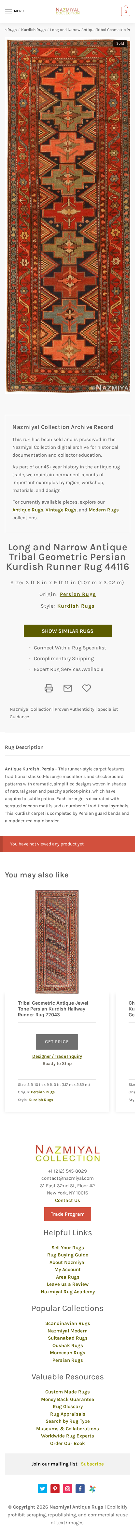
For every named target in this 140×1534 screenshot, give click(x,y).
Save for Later (86, 688)
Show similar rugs (67, 631)
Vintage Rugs (61, 510)
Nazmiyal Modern (68, 1331)
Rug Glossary (68, 1406)
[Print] (48, 688)
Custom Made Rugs (67, 1392)
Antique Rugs (27, 510)
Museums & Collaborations (67, 1429)
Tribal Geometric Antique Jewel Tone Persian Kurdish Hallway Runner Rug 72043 (53, 1008)
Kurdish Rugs (33, 29)
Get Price (57, 1041)
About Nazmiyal (67, 1262)
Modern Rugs (104, 510)
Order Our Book (67, 1443)
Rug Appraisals (67, 1414)
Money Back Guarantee (67, 1399)
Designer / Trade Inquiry (57, 1056)
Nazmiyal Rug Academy (68, 1292)
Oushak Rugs (67, 1345)
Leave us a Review (68, 1284)
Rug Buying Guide (67, 1255)
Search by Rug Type (68, 1421)
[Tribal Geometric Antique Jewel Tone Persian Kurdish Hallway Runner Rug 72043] (57, 941)
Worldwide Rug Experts (67, 1436)
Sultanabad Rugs (68, 1338)
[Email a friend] (67, 688)
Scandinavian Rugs (67, 1323)
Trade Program (68, 1214)
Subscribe (92, 1464)
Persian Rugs (78, 594)
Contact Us (67, 1200)
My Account (67, 1269)
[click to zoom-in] (70, 215)
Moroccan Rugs (67, 1353)
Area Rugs (67, 1277)
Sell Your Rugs (67, 1248)
